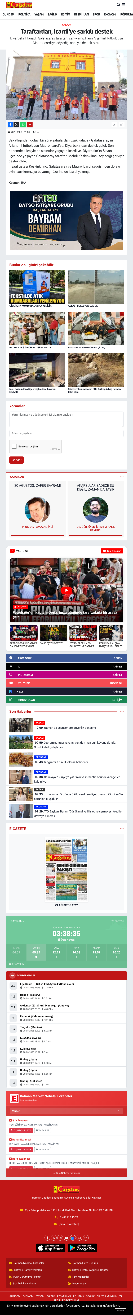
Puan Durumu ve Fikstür (27, 1276)
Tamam (120, 1311)
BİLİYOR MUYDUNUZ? (109, 1296)
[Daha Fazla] (30, 124)
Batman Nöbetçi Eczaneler (29, 1263)
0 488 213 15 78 (69, 1217)
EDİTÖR (95, 526)
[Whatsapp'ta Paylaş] (23, 124)
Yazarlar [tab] (16, 477)
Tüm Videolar (113, 551)
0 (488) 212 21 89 (22, 1149)
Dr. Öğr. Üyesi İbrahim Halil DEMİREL (37, 528)
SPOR (96, 14)
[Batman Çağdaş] (19, 5)
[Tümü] (122, 711)
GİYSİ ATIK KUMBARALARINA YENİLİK (30, 305)
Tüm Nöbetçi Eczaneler (68, 1173)
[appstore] (50, 1248)
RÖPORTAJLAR (70, 1300)
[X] (54, 1238)
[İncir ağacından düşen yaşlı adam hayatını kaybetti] (37, 370)
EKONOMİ (110, 14)
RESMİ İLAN (81, 14)
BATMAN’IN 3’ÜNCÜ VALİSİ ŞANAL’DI (30, 347)
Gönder (16, 460)
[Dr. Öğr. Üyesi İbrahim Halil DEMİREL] (38, 509)
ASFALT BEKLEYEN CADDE (83, 305)
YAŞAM (39, 14)
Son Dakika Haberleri (25, 1283)
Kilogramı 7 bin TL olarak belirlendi (61, 762)
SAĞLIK (52, 14)
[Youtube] (66, 1238)
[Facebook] (47, 1238)
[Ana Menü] (123, 5)
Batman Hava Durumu (85, 1263)
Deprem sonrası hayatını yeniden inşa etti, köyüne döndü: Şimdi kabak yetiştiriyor (75, 745)
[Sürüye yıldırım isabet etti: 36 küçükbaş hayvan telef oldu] (96, 370)
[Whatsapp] (79, 1238)
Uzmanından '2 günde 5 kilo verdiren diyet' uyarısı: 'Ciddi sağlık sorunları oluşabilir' (78, 796)
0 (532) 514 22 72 (22, 1130)
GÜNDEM (8, 14)
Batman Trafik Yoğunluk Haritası (90, 1270)
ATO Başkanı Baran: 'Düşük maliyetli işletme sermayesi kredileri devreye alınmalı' (78, 814)
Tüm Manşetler (80, 1276)
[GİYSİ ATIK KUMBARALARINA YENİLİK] (37, 286)
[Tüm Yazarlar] (122, 477)
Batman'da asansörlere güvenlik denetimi (65, 727)
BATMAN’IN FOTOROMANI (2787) (86, 347)
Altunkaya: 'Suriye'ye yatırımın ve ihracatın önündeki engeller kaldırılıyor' (77, 779)
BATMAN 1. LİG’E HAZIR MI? (96, 485)
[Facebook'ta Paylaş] (10, 124)
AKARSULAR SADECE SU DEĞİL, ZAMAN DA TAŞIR (37, 487)
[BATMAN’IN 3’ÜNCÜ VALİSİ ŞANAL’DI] (37, 328)
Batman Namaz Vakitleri (28, 1270)
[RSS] (86, 1238)
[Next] (73, 1238)
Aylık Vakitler (18, 964)
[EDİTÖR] (96, 509)
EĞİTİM (65, 14)
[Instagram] (60, 1238)
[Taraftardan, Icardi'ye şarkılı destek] (66, 85)
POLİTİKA (24, 14)
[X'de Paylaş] (16, 124)
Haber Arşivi (79, 1283)
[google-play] (82, 1248)
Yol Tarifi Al (43, 1130)
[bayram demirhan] (66, 220)
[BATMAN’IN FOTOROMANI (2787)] (96, 328)
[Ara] (118, 5)
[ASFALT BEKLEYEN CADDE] (96, 286)
